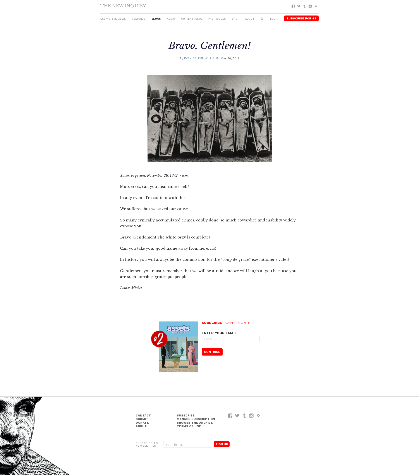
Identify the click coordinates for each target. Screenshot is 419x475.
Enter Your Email (219, 333)
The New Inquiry (123, 5)
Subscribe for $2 (301, 18)
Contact (143, 415)
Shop (235, 18)
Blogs (156, 18)
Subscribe (186, 415)
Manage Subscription (196, 419)
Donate (142, 422)
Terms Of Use (189, 426)
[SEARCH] (262, 19)
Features (138, 18)
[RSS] (316, 6)
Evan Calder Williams (201, 58)
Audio (171, 18)
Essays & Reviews (113, 18)
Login (274, 18)
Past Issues (217, 18)
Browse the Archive (195, 422)
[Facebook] (293, 6)
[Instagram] (310, 6)
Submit (142, 419)
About (249, 18)
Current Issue (192, 18)
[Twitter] (299, 6)
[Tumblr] (304, 6)
